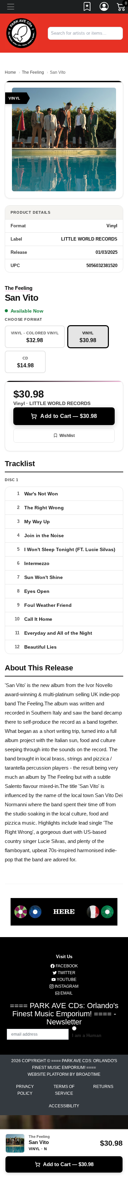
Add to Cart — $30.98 (68, 416)
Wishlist (67, 435)
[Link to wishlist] (87, 8)
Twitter (66, 972)
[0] (121, 8)
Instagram (66, 986)
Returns (103, 1086)
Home (10, 72)
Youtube (66, 979)
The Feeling (33, 72)
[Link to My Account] (104, 8)
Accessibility (64, 1106)
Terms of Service (64, 1090)
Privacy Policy (25, 1090)
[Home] (21, 32)
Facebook (66, 966)
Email (66, 993)
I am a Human (86, 1035)
